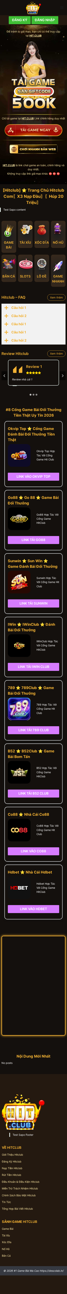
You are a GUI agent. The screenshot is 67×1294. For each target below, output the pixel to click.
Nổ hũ (5, 1249)
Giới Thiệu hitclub (12, 1154)
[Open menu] (61, 7)
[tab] (30, 395)
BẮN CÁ (8, 276)
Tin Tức (6, 1202)
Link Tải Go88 (33, 540)
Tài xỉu (6, 1235)
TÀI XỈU (25, 242)
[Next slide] (63, 375)
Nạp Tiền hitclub (12, 1168)
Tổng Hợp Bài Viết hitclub (17, 1208)
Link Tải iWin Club (33, 667)
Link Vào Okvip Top (33, 476)
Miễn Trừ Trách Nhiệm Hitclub (20, 1188)
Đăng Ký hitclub (11, 1161)
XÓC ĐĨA (42, 242)
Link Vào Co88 (33, 851)
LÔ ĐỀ (42, 276)
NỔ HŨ (58, 242)
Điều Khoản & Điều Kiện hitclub (20, 1181)
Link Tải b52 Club (33, 793)
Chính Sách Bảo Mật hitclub (19, 1195)
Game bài (7, 1228)
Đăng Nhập (45, 20)
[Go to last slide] (4, 375)
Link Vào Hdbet (33, 909)
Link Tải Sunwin (33, 603)
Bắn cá (6, 1255)
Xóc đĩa (6, 1242)
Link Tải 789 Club (33, 730)
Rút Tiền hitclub (11, 1174)
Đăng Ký (19, 20)
